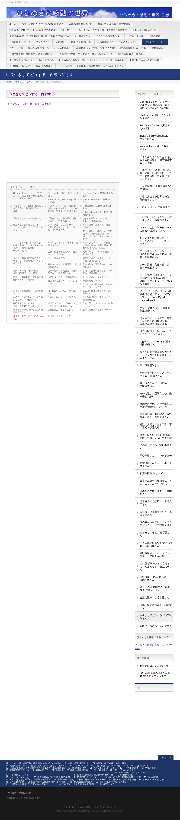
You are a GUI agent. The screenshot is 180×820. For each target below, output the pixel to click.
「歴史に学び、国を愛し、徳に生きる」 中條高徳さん (62, 219)
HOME (9, 82)
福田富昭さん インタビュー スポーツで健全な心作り (28, 304)
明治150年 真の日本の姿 (124, 779)
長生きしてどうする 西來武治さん (28, 317)
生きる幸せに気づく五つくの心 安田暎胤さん (98, 298)
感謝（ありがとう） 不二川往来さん (62, 282)
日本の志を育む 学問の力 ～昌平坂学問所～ (30, 779)
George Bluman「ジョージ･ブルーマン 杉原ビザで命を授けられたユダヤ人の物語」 (28, 196)
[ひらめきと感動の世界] (89, 14)
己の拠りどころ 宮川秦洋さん (62, 277)
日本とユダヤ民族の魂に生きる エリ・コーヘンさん (98, 285)
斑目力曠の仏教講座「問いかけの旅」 (49, 782)
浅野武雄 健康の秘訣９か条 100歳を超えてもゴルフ (155, 675)
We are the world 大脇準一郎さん (97, 200)
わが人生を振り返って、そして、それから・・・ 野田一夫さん (28, 227)
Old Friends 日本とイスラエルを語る (63, 194)
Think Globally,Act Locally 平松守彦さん (63, 200)
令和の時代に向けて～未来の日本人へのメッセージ (81, 779)
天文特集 (59, 770)
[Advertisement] (154, 711)
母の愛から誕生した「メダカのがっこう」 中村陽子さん (28, 298)
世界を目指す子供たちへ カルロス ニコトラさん (62, 253)
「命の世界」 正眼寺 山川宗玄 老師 (97, 207)
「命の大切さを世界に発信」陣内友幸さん (97, 213)
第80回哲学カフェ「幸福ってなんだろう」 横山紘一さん (63, 304)
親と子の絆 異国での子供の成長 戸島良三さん (28, 311)
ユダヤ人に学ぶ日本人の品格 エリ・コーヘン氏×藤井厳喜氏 (105, 775)
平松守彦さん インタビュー (96, 277)
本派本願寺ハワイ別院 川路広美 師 (53, 777)
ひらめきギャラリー (127, 770)
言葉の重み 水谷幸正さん (60, 310)
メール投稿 (123, 772)
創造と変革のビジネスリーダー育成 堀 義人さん (97, 259)
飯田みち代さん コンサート (61, 316)
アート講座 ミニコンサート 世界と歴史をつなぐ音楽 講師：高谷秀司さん (62, 227)
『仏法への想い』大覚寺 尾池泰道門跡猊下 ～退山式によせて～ (86, 784)
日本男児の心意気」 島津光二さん (62, 292)
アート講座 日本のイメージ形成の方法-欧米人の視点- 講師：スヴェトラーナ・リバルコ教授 (97, 235)
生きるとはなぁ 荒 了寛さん (62, 297)
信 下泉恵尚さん (56, 258)
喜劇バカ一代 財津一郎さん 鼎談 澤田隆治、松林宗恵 (28, 272)
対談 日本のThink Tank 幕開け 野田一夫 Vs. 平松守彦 (29, 278)
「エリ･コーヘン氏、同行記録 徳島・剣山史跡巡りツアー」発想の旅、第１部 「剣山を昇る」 (63, 208)
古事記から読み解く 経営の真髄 (111, 763)
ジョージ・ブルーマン (20, 777)
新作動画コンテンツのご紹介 (156, 665)
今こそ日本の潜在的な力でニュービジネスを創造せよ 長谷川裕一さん (28, 261)
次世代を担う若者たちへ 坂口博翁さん (97, 292)
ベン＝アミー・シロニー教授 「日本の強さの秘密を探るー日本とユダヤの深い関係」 (97, 245)
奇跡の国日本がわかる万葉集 (113, 782)
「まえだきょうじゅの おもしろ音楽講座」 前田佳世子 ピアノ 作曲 (28, 208)
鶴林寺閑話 (152, 777)
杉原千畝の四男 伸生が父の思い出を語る (42, 763)
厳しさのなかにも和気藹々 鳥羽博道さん (62, 265)
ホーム (13, 763)
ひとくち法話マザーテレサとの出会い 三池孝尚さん (97, 219)
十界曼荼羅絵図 (104, 770)
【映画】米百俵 (131, 768)
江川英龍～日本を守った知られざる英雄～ (30, 784)
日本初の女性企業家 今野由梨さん (28, 292)
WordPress (74, 811)
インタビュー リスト (23, 82)
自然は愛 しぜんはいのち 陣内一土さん (98, 304)
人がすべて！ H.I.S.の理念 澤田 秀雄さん (98, 253)
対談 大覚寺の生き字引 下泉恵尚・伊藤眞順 (97, 272)
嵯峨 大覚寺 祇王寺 (80, 770)
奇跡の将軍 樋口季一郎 (78, 763)
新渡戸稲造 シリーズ (92, 280)
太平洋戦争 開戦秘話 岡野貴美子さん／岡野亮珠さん (62, 272)
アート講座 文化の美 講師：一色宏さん (97, 226)
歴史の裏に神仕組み (83, 782)
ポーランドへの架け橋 (153, 779)
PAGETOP (166, 758)
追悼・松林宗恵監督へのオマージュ (97, 311)
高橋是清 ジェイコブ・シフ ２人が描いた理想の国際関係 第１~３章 (109, 777)
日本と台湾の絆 (17, 782)
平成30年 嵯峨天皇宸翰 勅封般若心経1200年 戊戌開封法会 (37, 768)
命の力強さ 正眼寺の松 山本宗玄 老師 (97, 265)
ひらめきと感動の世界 (86, 807)
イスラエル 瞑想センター (105, 768)
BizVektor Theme (90, 811)
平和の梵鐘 (150, 768)
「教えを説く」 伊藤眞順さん (27, 218)
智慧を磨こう (42, 770)
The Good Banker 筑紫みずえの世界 (98, 194)
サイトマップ (142, 772)
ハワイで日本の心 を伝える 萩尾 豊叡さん (63, 244)
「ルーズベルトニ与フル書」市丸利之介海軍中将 (97, 765)
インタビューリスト (19, 775)
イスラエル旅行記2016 (138, 765)
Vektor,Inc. (106, 811)
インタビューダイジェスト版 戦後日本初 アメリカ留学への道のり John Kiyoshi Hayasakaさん (28, 246)
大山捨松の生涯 (79, 768)
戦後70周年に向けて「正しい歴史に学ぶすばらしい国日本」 (38, 765)
